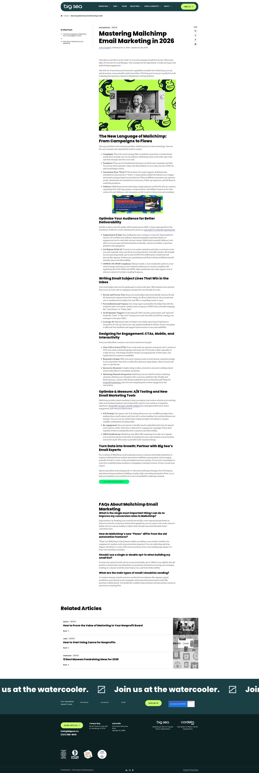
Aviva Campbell (105, 47)
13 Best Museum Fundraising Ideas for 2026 (91, 659)
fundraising (67, 655)
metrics (65, 621)
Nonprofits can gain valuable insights (124, 406)
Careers (186, 770)
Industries (134, 6)
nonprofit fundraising (112, 382)
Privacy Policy (194, 770)
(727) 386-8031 (68, 734)
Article (114, 27)
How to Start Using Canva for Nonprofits (89, 642)
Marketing (103, 6)
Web (115, 6)
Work (124, 6)
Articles (66, 16)
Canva (65, 638)
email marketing (104, 27)
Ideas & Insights (152, 6)
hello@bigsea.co (70, 731)
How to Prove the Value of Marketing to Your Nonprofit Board (103, 625)
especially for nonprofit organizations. (159, 230)
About (166, 6)
